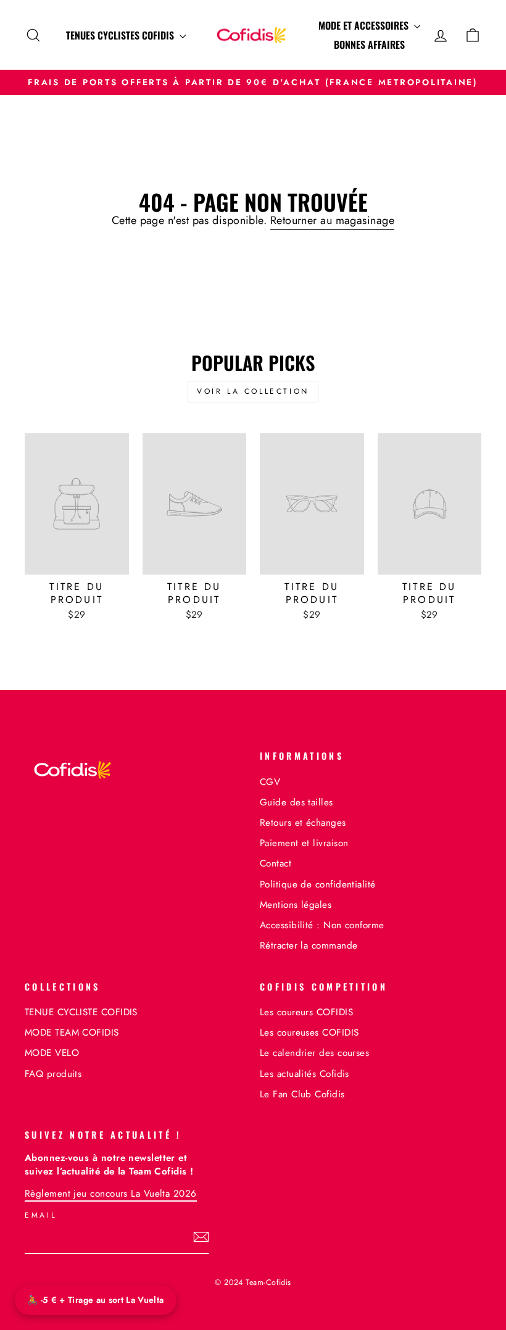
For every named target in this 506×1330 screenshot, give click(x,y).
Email (41, 1215)
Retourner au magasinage (332, 220)
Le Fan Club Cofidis (302, 1094)
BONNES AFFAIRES (369, 44)
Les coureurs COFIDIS (306, 1012)
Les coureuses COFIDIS (309, 1032)
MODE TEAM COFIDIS (72, 1032)
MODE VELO (52, 1053)
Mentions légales (295, 905)
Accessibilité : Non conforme (322, 925)
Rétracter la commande (308, 945)
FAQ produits (53, 1074)
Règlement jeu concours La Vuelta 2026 (111, 1193)
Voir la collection (253, 391)
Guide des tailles (296, 802)
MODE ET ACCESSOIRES (364, 25)
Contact (275, 863)
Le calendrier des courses (314, 1053)
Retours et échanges (303, 822)
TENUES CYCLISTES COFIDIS (121, 35)
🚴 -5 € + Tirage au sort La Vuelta (95, 1300)
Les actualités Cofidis (304, 1074)
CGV (270, 782)
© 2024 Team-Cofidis (253, 1282)
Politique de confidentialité (318, 884)
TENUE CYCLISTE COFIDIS (81, 1012)
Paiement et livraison (304, 843)
